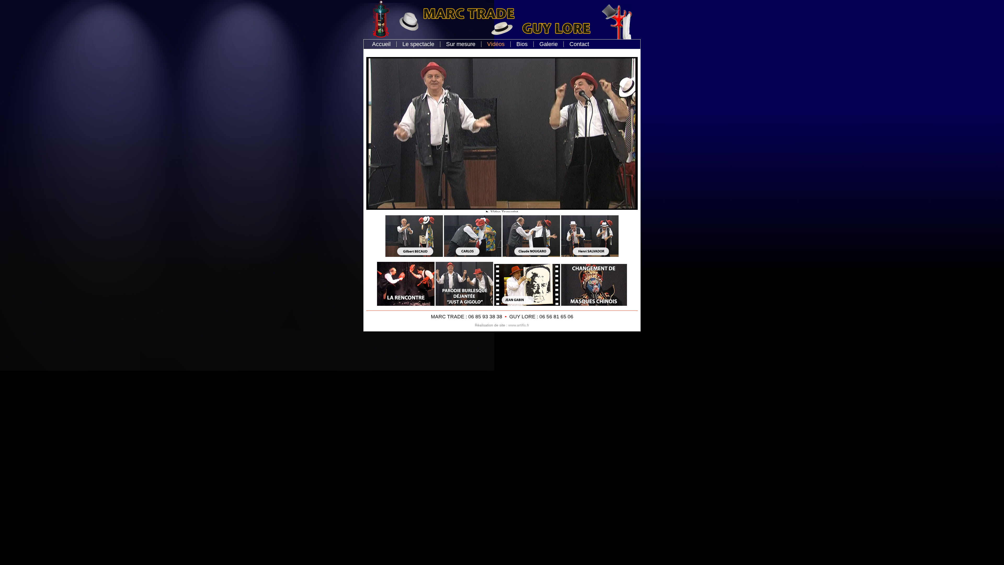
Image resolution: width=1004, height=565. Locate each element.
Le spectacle (418, 44)
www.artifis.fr (518, 325)
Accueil (381, 44)
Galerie (548, 44)
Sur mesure (460, 44)
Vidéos (496, 44)
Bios (522, 44)
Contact (579, 44)
